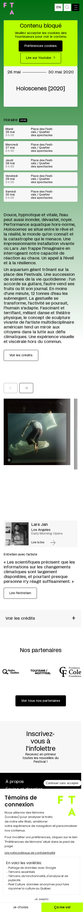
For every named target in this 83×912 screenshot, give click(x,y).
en (58, 7)
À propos (15, 782)
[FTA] (9, 8)
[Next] (26, 388)
